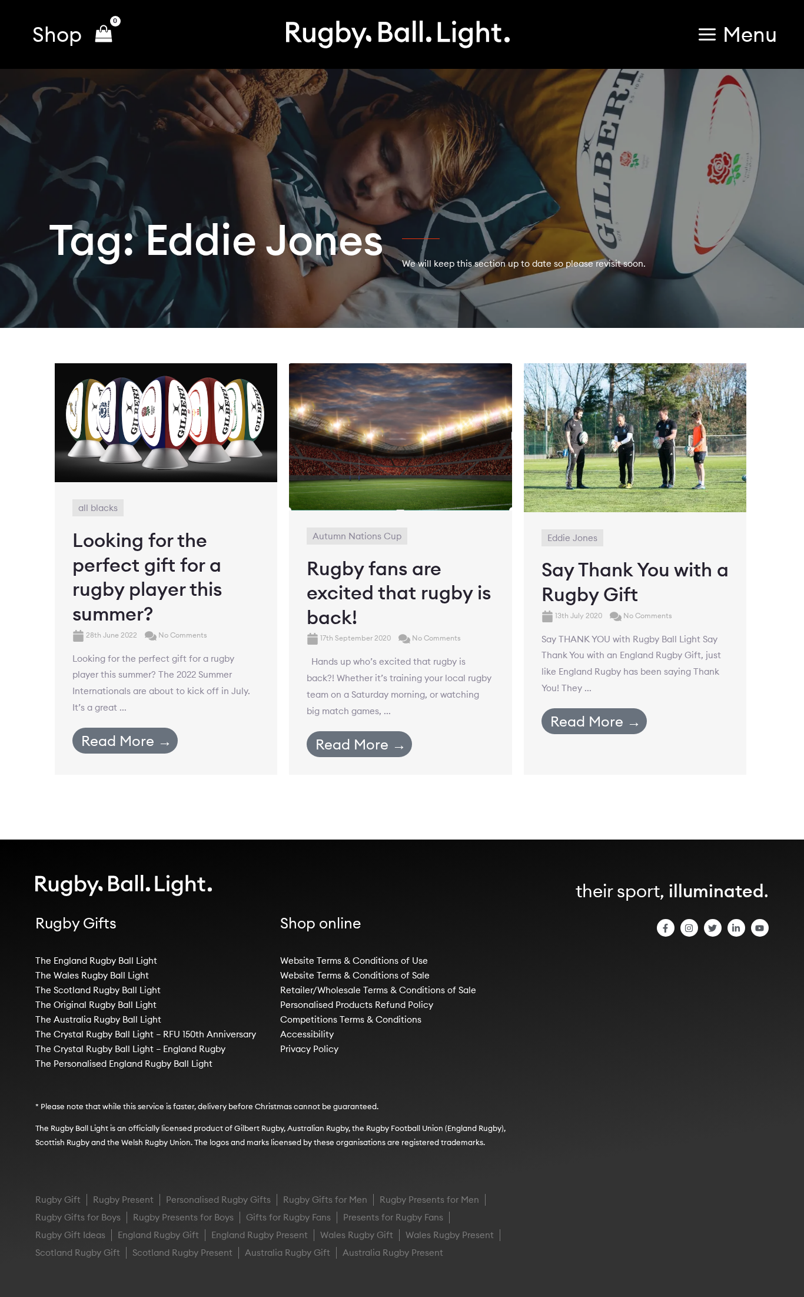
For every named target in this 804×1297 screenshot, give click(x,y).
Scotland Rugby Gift (77, 1252)
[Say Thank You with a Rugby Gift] (635, 436)
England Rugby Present (259, 1234)
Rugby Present (123, 1199)
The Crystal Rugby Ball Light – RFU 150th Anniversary (145, 1034)
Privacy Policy (309, 1048)
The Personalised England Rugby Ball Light (123, 1063)
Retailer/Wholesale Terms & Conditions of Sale (378, 990)
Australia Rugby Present (393, 1252)
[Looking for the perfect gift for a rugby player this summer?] (166, 421)
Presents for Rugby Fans (393, 1217)
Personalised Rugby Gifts (218, 1199)
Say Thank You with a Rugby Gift (635, 582)
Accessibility (307, 1034)
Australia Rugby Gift (287, 1252)
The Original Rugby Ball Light (96, 1004)
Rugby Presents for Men (429, 1199)
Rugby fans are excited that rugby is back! (399, 592)
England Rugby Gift (158, 1234)
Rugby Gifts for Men (325, 1199)
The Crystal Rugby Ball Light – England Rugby (130, 1048)
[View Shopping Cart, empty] (104, 35)
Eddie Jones (572, 537)
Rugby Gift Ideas (70, 1234)
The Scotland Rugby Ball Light (98, 990)
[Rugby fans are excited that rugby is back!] (400, 436)
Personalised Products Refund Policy (356, 1004)
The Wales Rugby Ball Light (92, 975)
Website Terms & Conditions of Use (354, 960)
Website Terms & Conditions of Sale (355, 975)
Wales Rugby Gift (356, 1234)
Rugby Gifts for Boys (78, 1217)
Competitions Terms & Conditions (350, 1019)
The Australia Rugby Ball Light (98, 1019)
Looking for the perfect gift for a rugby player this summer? (147, 577)
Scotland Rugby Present (182, 1252)
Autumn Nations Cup (357, 536)
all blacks (98, 507)
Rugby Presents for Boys (183, 1217)
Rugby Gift (58, 1199)
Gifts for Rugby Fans (288, 1217)
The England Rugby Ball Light (96, 960)
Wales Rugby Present (450, 1234)
